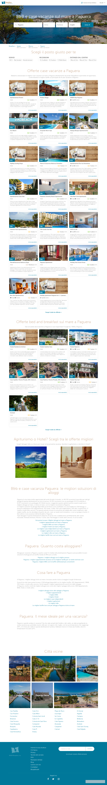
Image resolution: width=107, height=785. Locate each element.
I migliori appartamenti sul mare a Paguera (53, 522)
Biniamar (13, 719)
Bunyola (13, 726)
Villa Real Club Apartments (78, 196)
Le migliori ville (53, 603)
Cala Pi (34, 729)
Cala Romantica (15, 732)
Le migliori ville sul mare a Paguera (53, 533)
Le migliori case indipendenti (53, 599)
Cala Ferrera (14, 721)
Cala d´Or (35, 719)
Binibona (80, 719)
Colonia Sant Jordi (38, 716)
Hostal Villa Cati (75, 380)
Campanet (35, 724)
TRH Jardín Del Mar (46, 229)
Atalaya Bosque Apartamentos (79, 130)
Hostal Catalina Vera (46, 347)
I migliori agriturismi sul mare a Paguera (53, 531)
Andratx (79, 724)
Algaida (79, 713)
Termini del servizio (37, 755)
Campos (80, 716)
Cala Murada (36, 726)
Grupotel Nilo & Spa (46, 130)
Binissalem (80, 721)
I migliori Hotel (54, 597)
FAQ (32, 757)
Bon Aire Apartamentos (17, 295)
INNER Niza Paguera (76, 97)
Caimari (57, 729)
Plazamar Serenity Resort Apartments (51, 196)
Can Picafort (14, 713)
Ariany (34, 732)
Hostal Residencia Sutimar (18, 347)
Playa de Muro (59, 711)
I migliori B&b (53, 595)
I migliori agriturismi (53, 601)
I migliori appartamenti (53, 593)
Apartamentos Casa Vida (17, 196)
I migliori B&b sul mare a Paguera (53, 524)
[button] (48, 779)
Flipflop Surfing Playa (16, 163)
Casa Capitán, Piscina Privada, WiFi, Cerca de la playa (25, 380)
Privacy (33, 752)
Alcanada (58, 724)
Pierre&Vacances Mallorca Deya (19, 262)
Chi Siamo (34, 750)
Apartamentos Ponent (16, 97)
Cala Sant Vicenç (82, 726)
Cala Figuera (59, 721)
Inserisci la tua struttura (38, 747)
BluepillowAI (35, 769)
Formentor (13, 716)
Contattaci (34, 767)
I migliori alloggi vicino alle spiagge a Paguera (53, 590)
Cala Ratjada (81, 729)
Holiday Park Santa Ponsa (77, 262)
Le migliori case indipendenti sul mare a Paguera (53, 529)
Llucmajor (58, 713)
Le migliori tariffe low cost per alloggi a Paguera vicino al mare (53, 605)
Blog (32, 762)
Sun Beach (13, 130)
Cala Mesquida (15, 724)
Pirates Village (44, 97)
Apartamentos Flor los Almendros (80, 163)
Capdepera (14, 729)
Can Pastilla (14, 711)
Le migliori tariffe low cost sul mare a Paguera (53, 535)
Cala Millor (36, 713)
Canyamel (58, 726)
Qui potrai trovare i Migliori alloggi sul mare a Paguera (53, 520)
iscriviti (89, 749)
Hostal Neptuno (75, 347)
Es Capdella (59, 719)
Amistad (12, 413)
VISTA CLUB (73, 229)
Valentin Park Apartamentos (18, 229)
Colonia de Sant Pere (39, 721)
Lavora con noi (36, 764)
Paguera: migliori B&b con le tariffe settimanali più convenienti (53, 562)
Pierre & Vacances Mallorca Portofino (51, 163)
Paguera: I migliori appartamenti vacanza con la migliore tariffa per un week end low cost (53, 560)
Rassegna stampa (36, 760)
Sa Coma (58, 716)
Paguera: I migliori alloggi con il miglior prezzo (53, 557)
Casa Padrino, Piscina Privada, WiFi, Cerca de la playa (55, 380)
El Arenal (80, 711)
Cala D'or (35, 711)
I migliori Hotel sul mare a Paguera (53, 527)
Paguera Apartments (46, 262)
